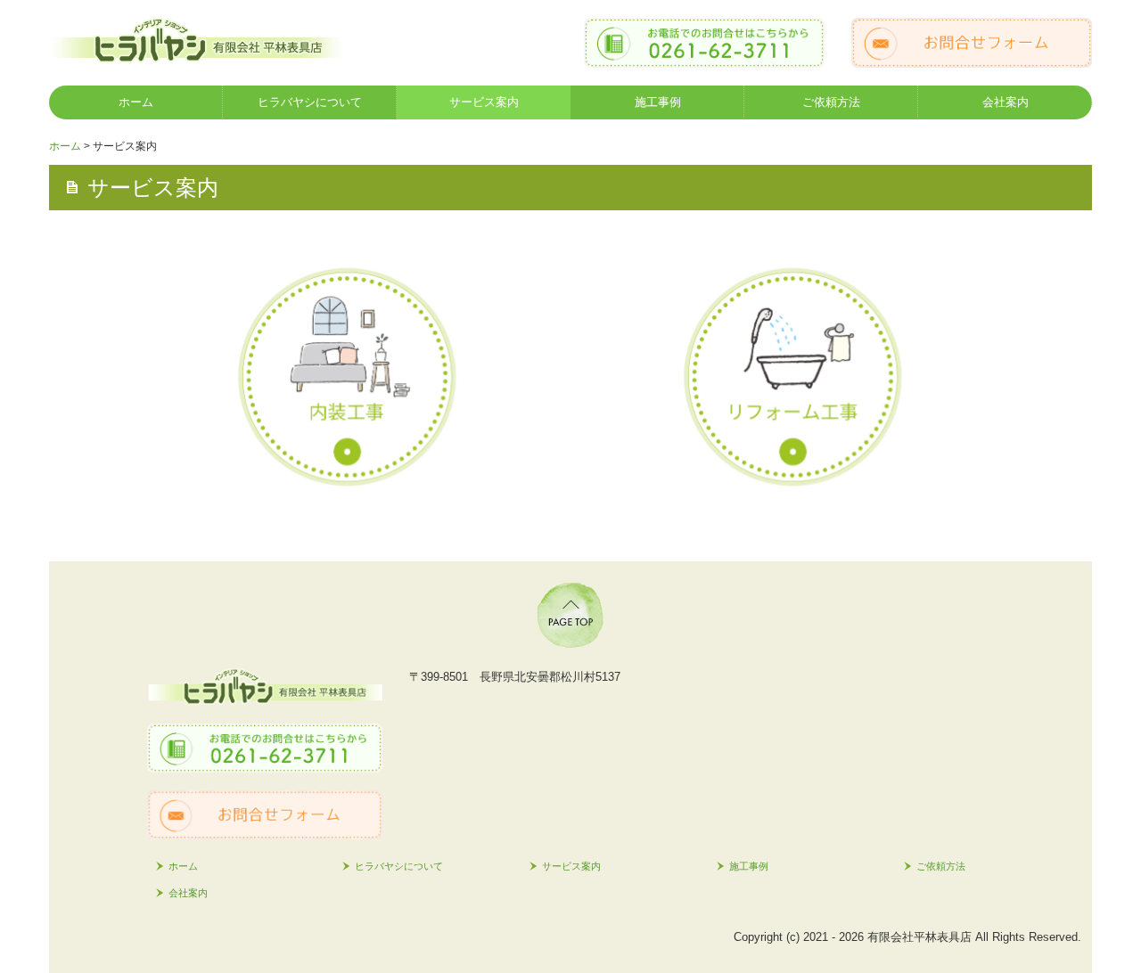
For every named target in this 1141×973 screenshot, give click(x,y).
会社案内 (1005, 102)
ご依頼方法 (831, 102)
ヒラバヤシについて (310, 102)
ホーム (136, 102)
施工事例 (658, 102)
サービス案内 (484, 102)
